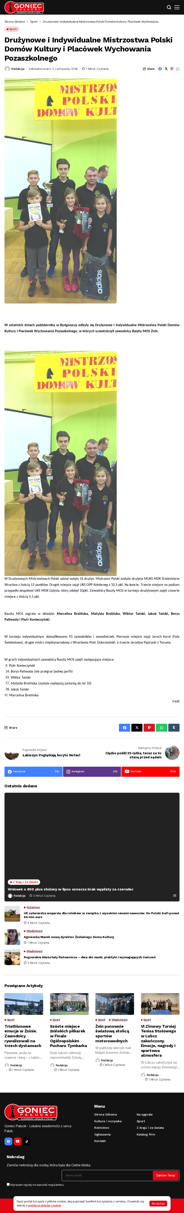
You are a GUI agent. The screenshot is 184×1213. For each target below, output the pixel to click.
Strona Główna (14, 21)
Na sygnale (145, 1114)
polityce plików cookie (44, 1205)
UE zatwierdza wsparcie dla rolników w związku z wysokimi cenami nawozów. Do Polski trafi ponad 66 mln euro (101, 915)
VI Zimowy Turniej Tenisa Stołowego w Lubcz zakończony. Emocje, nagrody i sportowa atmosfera (158, 1041)
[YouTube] (18, 1141)
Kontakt (100, 1141)
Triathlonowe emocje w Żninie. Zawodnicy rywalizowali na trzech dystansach (22, 1036)
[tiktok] (27, 1141)
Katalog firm (146, 1134)
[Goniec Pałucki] (24, 7)
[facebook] (8, 1141)
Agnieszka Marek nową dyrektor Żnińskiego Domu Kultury (69, 937)
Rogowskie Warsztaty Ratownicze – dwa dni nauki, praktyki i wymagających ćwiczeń (90, 957)
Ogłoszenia (102, 1134)
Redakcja (17, 69)
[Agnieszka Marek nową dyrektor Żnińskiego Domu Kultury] (12, 937)
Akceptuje (158, 1203)
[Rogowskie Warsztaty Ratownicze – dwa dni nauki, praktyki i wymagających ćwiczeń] (12, 957)
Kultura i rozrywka (107, 1121)
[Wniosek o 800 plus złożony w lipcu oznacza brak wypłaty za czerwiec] (92, 847)
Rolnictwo (101, 1127)
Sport (33, 21)
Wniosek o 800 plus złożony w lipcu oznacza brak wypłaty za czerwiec (71, 889)
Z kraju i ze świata (150, 1127)
